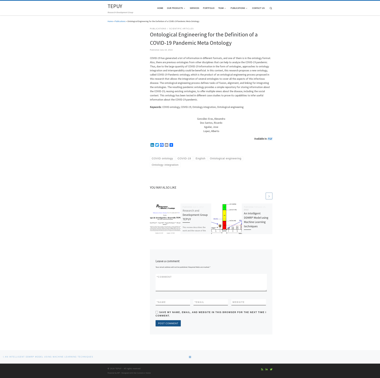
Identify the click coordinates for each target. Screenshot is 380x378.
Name (161, 302)
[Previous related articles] (262, 196)
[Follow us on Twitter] (271, 369)
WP (118, 373)
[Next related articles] (269, 196)
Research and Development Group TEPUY (195, 215)
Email (199, 302)
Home (110, 21)
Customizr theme (144, 373)
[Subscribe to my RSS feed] (262, 369)
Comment (164, 277)
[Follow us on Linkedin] (267, 369)
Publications (120, 21)
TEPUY (118, 368)
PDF (270, 138)
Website (238, 302)
